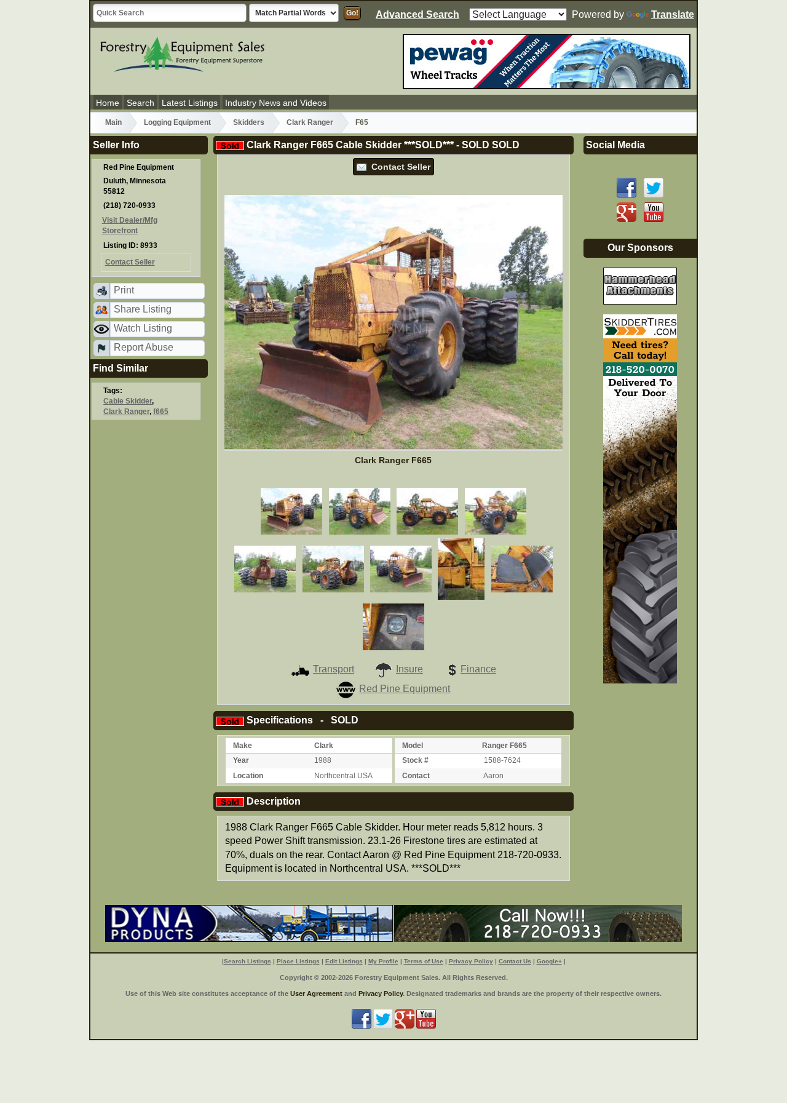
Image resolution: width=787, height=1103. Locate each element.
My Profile (383, 961)
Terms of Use (423, 961)
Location (248, 775)
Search (140, 103)
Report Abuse (143, 347)
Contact (416, 775)
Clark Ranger (310, 122)
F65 (361, 122)
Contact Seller (398, 167)
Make (242, 745)
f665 (160, 411)
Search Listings (247, 961)
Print (124, 290)
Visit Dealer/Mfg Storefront (129, 225)
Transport (333, 669)
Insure (409, 669)
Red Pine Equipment (404, 688)
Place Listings (298, 961)
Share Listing (143, 309)
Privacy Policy (471, 961)
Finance (478, 669)
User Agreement (316, 993)
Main (113, 122)
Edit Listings (344, 961)
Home (107, 103)
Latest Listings (190, 103)
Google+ (549, 961)
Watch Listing (143, 328)
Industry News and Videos (275, 103)
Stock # (415, 760)
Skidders (248, 122)
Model (412, 745)
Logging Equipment (177, 122)
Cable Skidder (127, 401)
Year (241, 760)
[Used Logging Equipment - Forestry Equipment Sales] (183, 53)
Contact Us (515, 961)
